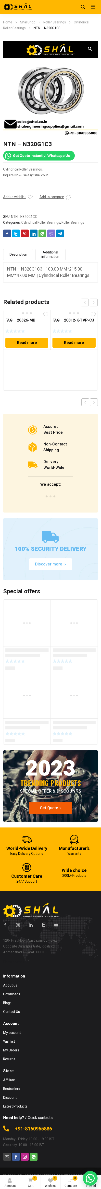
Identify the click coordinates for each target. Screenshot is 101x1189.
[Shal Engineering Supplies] (18, 7)
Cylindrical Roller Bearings (40, 222)
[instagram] (18, 925)
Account (10, 1186)
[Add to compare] (68, 197)
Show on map (13, 962)
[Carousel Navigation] (89, 302)
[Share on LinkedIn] (34, 233)
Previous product (85, 402)
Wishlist (50, 1182)
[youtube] (56, 925)
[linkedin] (31, 925)
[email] (7, 1157)
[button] (90, 49)
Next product (94, 402)
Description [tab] (18, 254)
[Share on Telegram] (60, 233)
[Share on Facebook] (7, 233)
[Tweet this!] (16, 233)
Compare (70, 1182)
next (94, 302)
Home (7, 22)
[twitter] (43, 925)
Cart (32, 1182)
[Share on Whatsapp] (42, 233)
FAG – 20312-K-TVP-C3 (73, 320)
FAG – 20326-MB (20, 320)
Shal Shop (28, 22)
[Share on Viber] (51, 233)
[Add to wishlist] (30, 197)
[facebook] (5, 925)
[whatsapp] (34, 1157)
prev (85, 302)
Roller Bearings (54, 22)
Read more (27, 343)
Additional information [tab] (50, 254)
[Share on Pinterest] (25, 233)
